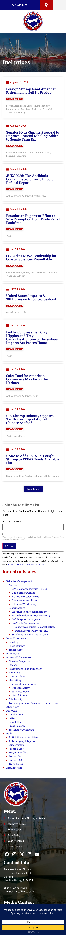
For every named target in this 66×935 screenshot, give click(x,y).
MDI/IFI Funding (18, 752)
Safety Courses (20, 691)
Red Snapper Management (27, 619)
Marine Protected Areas (25, 596)
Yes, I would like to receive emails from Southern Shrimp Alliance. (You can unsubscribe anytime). (33, 538)
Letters (13, 718)
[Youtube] (37, 854)
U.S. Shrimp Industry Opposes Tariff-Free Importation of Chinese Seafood (30, 419)
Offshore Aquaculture (24, 600)
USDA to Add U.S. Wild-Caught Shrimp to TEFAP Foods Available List (32, 459)
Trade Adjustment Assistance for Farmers (33, 703)
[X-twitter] (22, 854)
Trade (9, 112)
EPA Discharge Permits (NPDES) (30, 588)
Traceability (48, 109)
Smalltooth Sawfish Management (31, 634)
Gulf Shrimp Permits (23, 592)
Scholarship (15, 699)
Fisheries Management (17, 272)
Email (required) (11, 521)
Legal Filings (16, 714)
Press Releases (17, 725)
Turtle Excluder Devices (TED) (32, 630)
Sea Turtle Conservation (26, 623)
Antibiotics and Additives (18, 195)
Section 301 (15, 756)
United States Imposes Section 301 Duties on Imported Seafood (31, 297)
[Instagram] (14, 854)
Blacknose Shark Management (29, 611)
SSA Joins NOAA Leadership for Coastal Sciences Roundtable (31, 257)
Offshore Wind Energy (25, 604)
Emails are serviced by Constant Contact (26, 564)
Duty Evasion (16, 744)
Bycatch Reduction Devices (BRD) (31, 615)
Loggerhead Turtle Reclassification (35, 626)
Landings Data (17, 676)
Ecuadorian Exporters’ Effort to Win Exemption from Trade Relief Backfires (33, 219)
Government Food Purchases (20, 476)
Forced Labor (12, 105)
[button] (59, 5)
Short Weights (17, 645)
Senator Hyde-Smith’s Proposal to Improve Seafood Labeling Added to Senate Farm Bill (32, 135)
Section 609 (36, 272)
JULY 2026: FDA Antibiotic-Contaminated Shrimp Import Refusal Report (29, 179)
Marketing (36, 109)
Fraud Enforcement (30, 105)
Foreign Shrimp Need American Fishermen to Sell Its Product (31, 91)
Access (13, 585)
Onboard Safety (21, 687)
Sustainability (50, 272)
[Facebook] (7, 854)
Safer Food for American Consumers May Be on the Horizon (27, 379)
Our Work (11, 710)
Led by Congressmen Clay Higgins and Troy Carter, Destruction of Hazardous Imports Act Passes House (32, 337)
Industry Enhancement (38, 152)
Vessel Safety (19, 695)
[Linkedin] (30, 854)
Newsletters (15, 722)
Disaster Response (19, 661)
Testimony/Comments (21, 729)
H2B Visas (14, 672)
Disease (13, 664)
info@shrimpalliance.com (19, 891)
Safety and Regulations (22, 683)
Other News (12, 706)
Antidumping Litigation (22, 741)
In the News (12, 653)
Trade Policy (19, 112)
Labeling (25, 109)
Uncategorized (39, 195)
